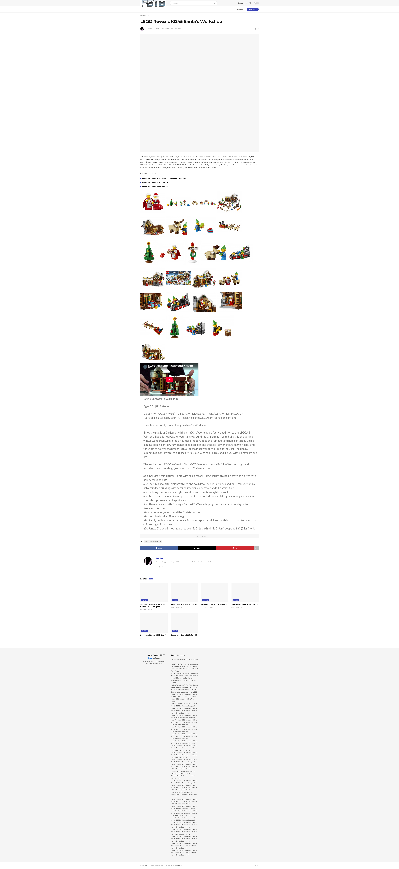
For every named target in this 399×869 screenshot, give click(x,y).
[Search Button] (215, 3)
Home (142, 15)
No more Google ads (188, 706)
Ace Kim (149, 28)
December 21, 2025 (146, 638)
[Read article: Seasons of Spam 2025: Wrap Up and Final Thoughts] (154, 592)
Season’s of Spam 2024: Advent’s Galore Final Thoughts (183, 699)
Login (241, 3)
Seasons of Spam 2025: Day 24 (155, 182)
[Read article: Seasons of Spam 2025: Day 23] (214, 592)
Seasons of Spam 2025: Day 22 (245, 604)
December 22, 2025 (237, 607)
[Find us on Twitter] (250, 3)
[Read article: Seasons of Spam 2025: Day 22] (245, 592)
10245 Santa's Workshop (153, 541)
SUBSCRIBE (252, 9)
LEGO (147, 15)
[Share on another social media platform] (256, 548)
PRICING (240, 9)
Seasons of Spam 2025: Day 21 (153, 635)
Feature (144, 600)
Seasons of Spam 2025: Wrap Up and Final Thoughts (164, 178)
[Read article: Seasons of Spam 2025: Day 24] (184, 592)
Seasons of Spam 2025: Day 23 (155, 186)
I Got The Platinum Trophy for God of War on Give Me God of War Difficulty (184, 668)
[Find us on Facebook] (246, 3)
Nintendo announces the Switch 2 (187, 676)
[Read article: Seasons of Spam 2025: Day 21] (154, 623)
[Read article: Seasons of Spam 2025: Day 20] (184, 623)
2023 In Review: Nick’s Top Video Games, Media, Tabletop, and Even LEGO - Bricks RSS (184, 687)
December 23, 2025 (207, 607)
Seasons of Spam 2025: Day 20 (184, 635)
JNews (146, 865)
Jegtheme (179, 865)
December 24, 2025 (177, 607)
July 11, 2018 (159, 28)
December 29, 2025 (146, 609)
